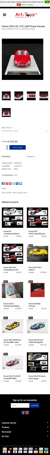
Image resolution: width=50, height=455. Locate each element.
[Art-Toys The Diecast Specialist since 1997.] (29, 15)
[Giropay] (9, 452)
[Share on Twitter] (20, 183)
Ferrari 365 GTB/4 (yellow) (35, 269)
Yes (47, 2)
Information (6, 156)
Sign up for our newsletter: (25, 400)
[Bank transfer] (35, 452)
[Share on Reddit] (13, 183)
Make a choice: (7, 128)
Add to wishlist (7, 193)
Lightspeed (36, 446)
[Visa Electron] (30, 449)
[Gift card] (14, 452)
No (19, 5)
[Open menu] (4, 14)
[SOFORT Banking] (25, 449)
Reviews (31, 156)
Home (4, 29)
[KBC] (4, 452)
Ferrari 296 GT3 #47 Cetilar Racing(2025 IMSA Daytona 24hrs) (36, 341)
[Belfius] (40, 449)
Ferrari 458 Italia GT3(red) (34, 305)
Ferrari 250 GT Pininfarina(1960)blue (12, 305)
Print (25, 193)
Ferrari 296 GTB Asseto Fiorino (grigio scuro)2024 (37, 377)
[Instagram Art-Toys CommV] (27, 412)
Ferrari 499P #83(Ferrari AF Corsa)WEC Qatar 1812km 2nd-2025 (12, 341)
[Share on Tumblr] (17, 183)
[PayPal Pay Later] (45, 452)
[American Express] (45, 449)
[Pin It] (10, 183)
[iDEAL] (4, 449)
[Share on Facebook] (3, 183)
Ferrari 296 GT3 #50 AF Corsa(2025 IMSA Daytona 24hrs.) (12, 377)
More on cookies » (28, 5)
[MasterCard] (9, 449)
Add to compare (18, 193)
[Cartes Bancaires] (25, 452)
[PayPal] (40, 452)
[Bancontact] (20, 449)
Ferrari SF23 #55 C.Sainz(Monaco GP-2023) (11, 269)
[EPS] (20, 452)
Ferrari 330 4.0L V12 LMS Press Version (21, 29)
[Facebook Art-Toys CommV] (23, 412)
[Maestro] (35, 449)
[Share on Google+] (6, 183)
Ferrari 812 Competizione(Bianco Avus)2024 (12, 232)
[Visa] (15, 449)
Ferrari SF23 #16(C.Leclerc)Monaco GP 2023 (37, 232)
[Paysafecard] (30, 452)
